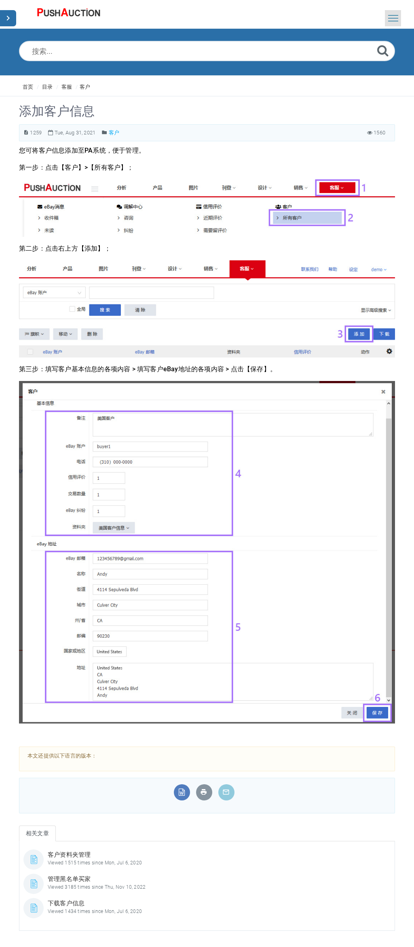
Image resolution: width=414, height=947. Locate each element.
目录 (47, 87)
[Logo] (68, 14)
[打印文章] (203, 792)
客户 (85, 87)
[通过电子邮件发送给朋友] (226, 792)
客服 (66, 87)
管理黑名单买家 (69, 879)
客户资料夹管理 (69, 854)
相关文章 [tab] (37, 833)
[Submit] (383, 50)
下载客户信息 (66, 903)
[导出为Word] (182, 792)
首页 (28, 87)
